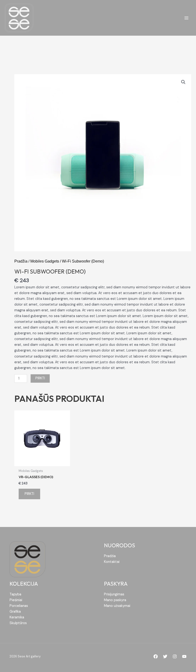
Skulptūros (18, 623)
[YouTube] (184, 656)
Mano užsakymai (117, 606)
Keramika (17, 617)
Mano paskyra (115, 600)
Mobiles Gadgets (44, 261)
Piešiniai (16, 600)
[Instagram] (175, 656)
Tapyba (15, 594)
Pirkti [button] (29, 494)
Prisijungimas (114, 594)
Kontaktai (112, 562)
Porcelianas (19, 606)
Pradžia (20, 261)
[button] (183, 82)
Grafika (15, 611)
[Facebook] (155, 656)
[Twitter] (165, 656)
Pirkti (40, 378)
